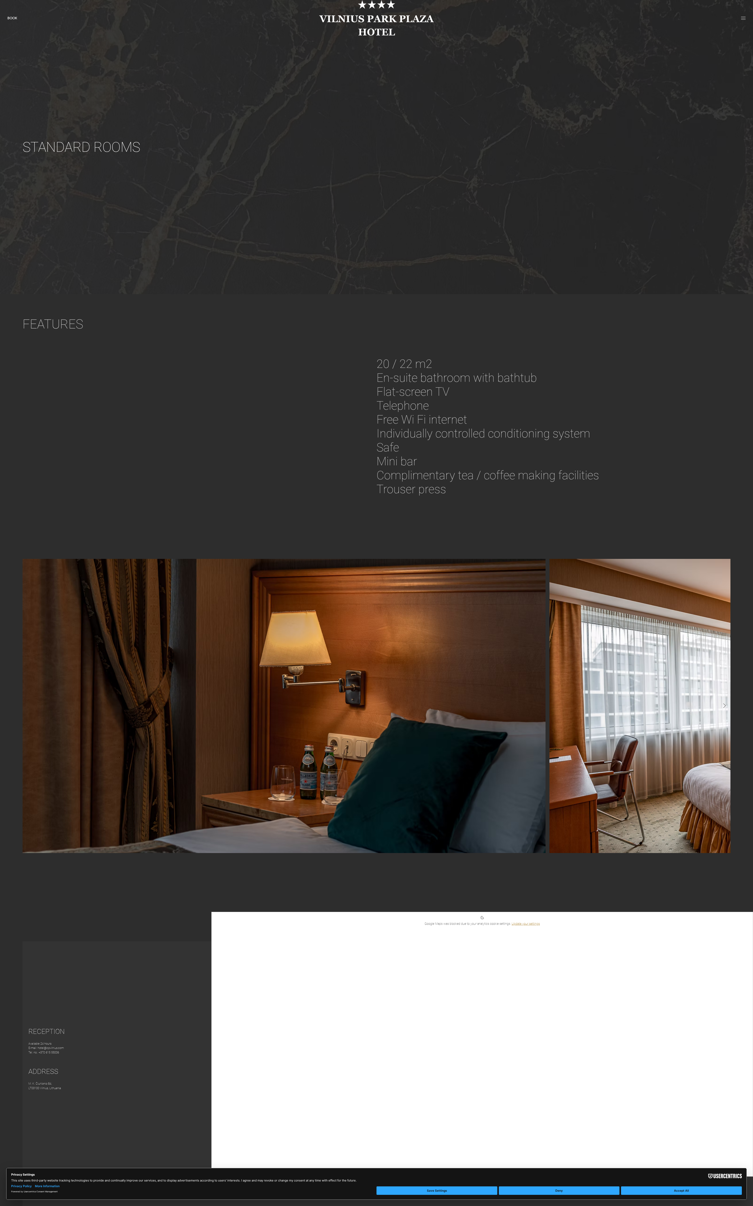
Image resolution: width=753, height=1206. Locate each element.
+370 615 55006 (49, 1052)
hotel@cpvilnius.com (51, 1048)
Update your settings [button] (526, 924)
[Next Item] (724, 705)
